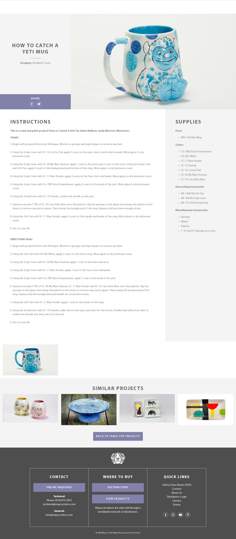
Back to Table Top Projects (118, 436)
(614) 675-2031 (63, 500)
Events (177, 504)
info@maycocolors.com (59, 515)
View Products (118, 499)
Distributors (118, 487)
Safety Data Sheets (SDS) (176, 485)
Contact (177, 489)
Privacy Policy (134, 533)
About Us (176, 493)
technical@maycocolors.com (59, 504)
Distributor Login (177, 497)
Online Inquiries (59, 487)
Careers (176, 501)
